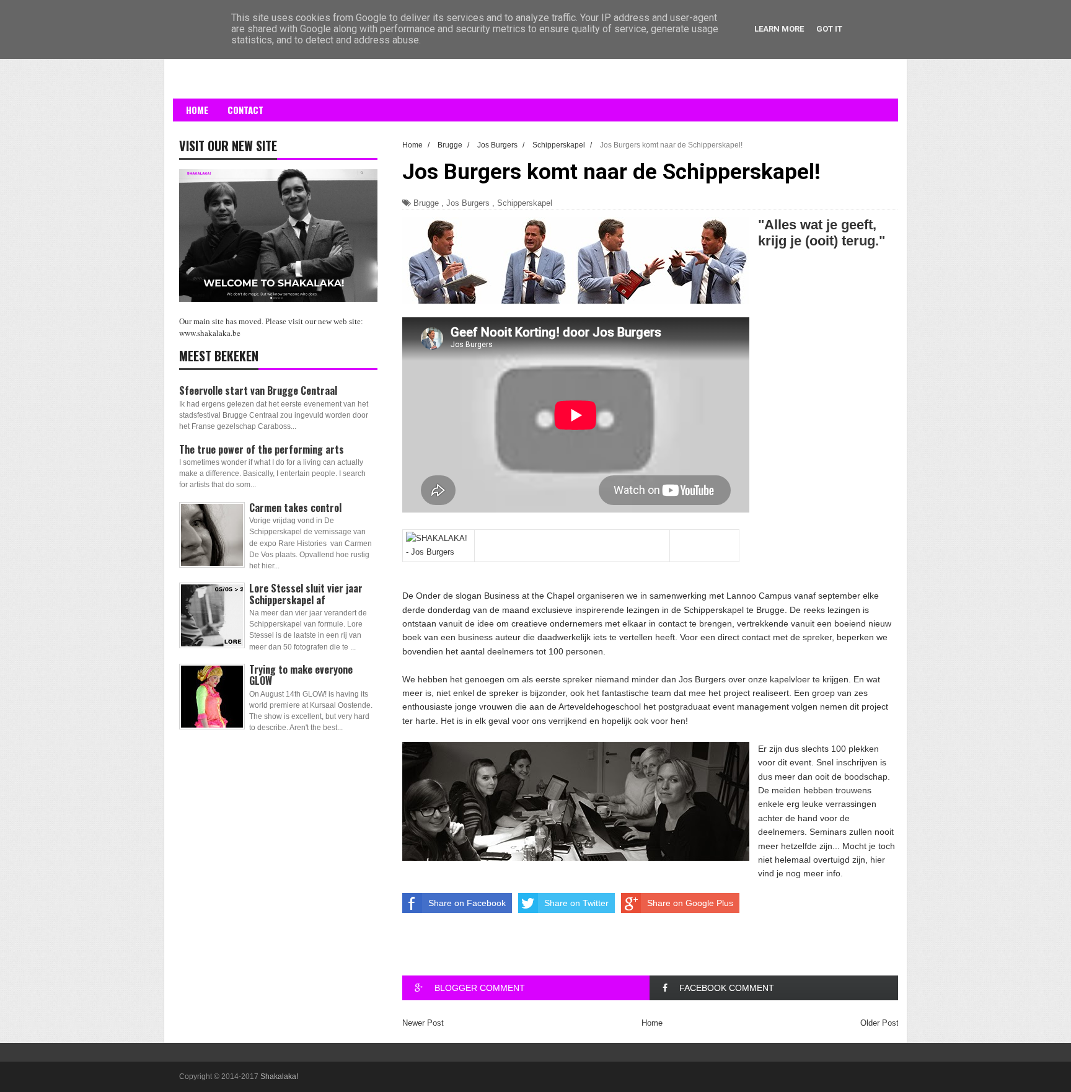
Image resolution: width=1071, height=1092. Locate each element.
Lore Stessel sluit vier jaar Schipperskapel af (306, 594)
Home (197, 110)
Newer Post (423, 1023)
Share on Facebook (467, 903)
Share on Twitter (576, 903)
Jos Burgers (468, 203)
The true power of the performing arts (261, 449)
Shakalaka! (279, 1076)
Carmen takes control (295, 507)
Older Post (879, 1023)
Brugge (426, 203)
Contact (245, 110)
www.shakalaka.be (209, 332)
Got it (829, 28)
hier (877, 860)
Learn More (779, 28)
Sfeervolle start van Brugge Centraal (258, 390)
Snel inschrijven (848, 762)
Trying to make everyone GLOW (301, 675)
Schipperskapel (524, 203)
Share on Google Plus (690, 903)
